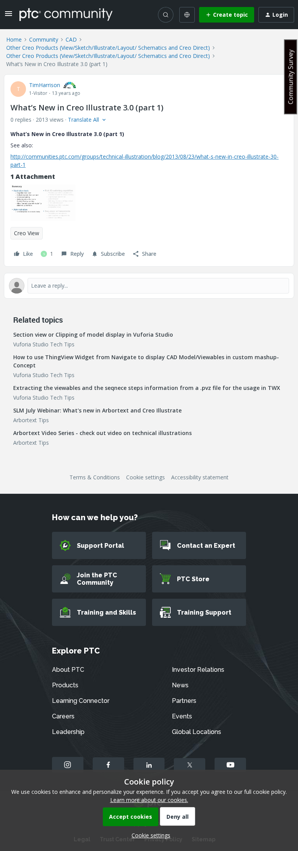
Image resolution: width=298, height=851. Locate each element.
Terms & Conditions (94, 477)
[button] (8, 16)
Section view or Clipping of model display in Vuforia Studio (93, 334)
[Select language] (187, 15)
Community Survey (290, 76)
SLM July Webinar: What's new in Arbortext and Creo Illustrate (97, 410)
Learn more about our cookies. (149, 800)
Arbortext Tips (31, 420)
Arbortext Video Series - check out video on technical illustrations (102, 433)
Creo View (26, 233)
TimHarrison (44, 85)
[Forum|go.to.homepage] (66, 14)
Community (43, 39)
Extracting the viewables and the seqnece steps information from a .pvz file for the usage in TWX (146, 387)
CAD (71, 39)
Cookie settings (145, 477)
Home (14, 39)
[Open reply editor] (149, 285)
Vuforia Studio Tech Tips (43, 344)
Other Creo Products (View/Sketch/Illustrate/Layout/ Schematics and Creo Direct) (108, 47)
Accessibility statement (200, 477)
